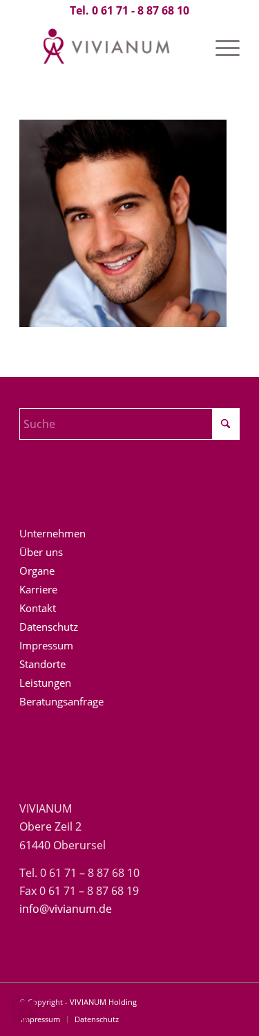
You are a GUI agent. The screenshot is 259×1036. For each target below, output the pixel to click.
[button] (25, 1011)
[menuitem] (221, 47)
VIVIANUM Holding (103, 1002)
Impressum (46, 645)
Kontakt (37, 608)
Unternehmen (52, 533)
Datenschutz (48, 626)
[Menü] (221, 47)
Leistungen (45, 683)
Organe (37, 570)
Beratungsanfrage (61, 701)
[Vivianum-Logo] (107, 47)
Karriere (38, 589)
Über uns (41, 552)
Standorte (42, 664)
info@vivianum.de (65, 908)
